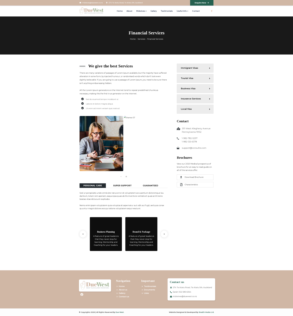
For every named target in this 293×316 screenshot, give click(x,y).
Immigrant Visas (189, 68)
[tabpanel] (101, 143)
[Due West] (92, 11)
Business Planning (106, 232)
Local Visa (186, 109)
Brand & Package (141, 232)
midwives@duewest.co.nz (92, 3)
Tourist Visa (187, 78)
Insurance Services (191, 98)
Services (141, 39)
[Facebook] (82, 294)
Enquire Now (200, 2)
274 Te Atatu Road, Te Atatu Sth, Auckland (126, 3)
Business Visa (188, 88)
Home (133, 39)
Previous (83, 234)
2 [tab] (126, 176)
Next (164, 234)
